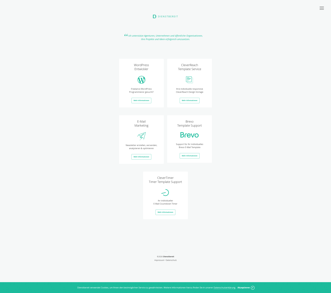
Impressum (159, 260)
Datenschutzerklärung (224, 287)
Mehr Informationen (141, 100)
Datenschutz (171, 260)
